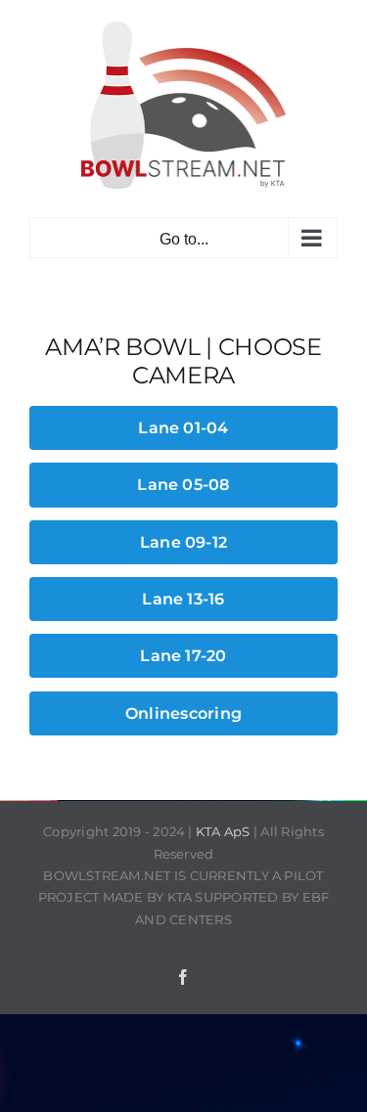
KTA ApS (223, 831)
